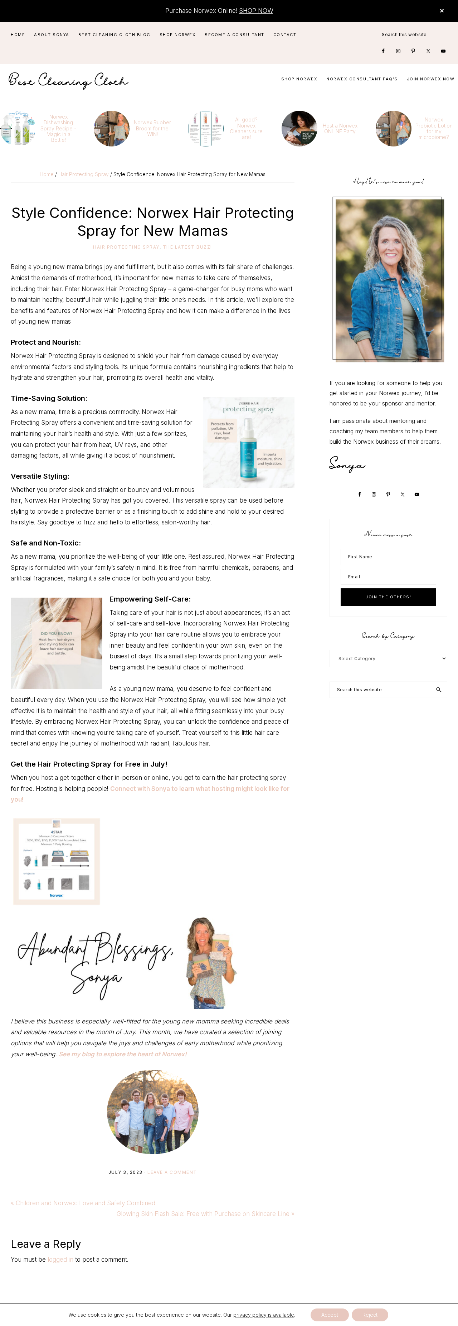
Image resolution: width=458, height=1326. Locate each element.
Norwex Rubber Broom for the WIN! (152, 128)
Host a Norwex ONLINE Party (340, 128)
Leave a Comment (172, 1172)
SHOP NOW (256, 10)
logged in (60, 1259)
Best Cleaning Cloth (68, 79)
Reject (369, 1315)
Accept (329, 1315)
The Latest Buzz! (187, 247)
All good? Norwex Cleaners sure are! (246, 128)
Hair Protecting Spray (126, 247)
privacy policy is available (263, 1315)
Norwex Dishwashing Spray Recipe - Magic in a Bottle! (58, 128)
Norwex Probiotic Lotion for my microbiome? (434, 128)
